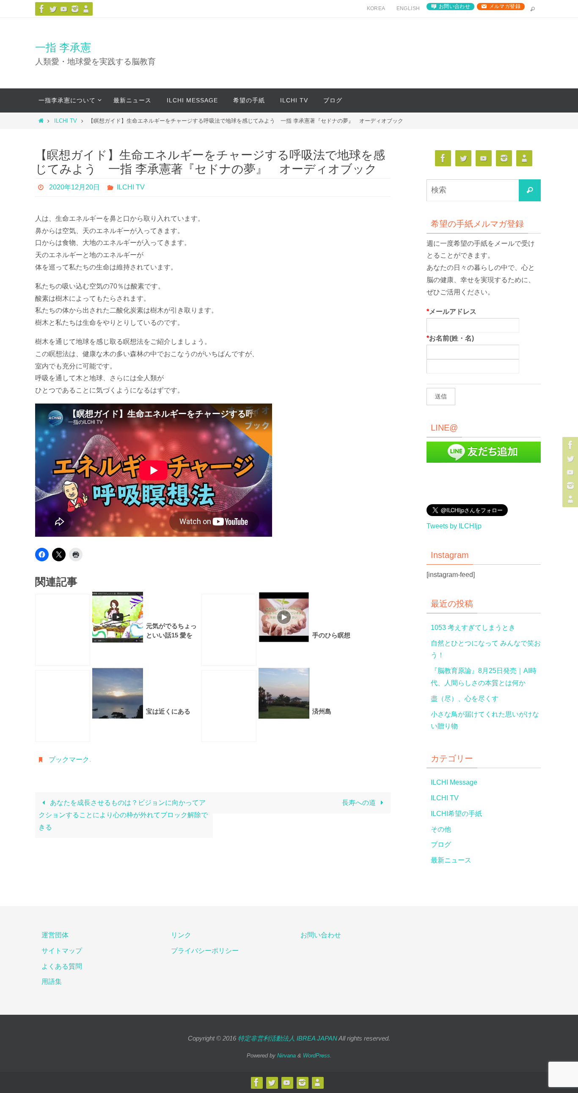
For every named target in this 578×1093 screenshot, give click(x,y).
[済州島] (228, 706)
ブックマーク (69, 759)
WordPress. (317, 1055)
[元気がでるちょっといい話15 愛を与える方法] (62, 630)
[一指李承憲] (86, 9)
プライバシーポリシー (205, 950)
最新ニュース (451, 860)
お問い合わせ (454, 6)
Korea (376, 8)
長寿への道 (359, 802)
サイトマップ (61, 950)
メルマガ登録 (504, 6)
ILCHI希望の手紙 (456, 813)
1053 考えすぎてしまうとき (473, 627)
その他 (441, 829)
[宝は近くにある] (62, 706)
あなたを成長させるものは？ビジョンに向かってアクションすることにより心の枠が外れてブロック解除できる (123, 815)
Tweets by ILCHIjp (454, 526)
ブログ (441, 844)
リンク (181, 935)
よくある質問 (61, 966)
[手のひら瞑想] (228, 630)
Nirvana (286, 1055)
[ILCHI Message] (64, 9)
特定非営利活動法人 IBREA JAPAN (287, 1038)
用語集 (51, 981)
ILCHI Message (454, 782)
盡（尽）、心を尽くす (464, 698)
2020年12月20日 (74, 187)
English (408, 8)
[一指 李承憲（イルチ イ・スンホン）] (42, 9)
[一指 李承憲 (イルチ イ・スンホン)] (75, 9)
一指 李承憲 (63, 47)
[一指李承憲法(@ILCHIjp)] (53, 9)
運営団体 (55, 935)
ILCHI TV (65, 121)
